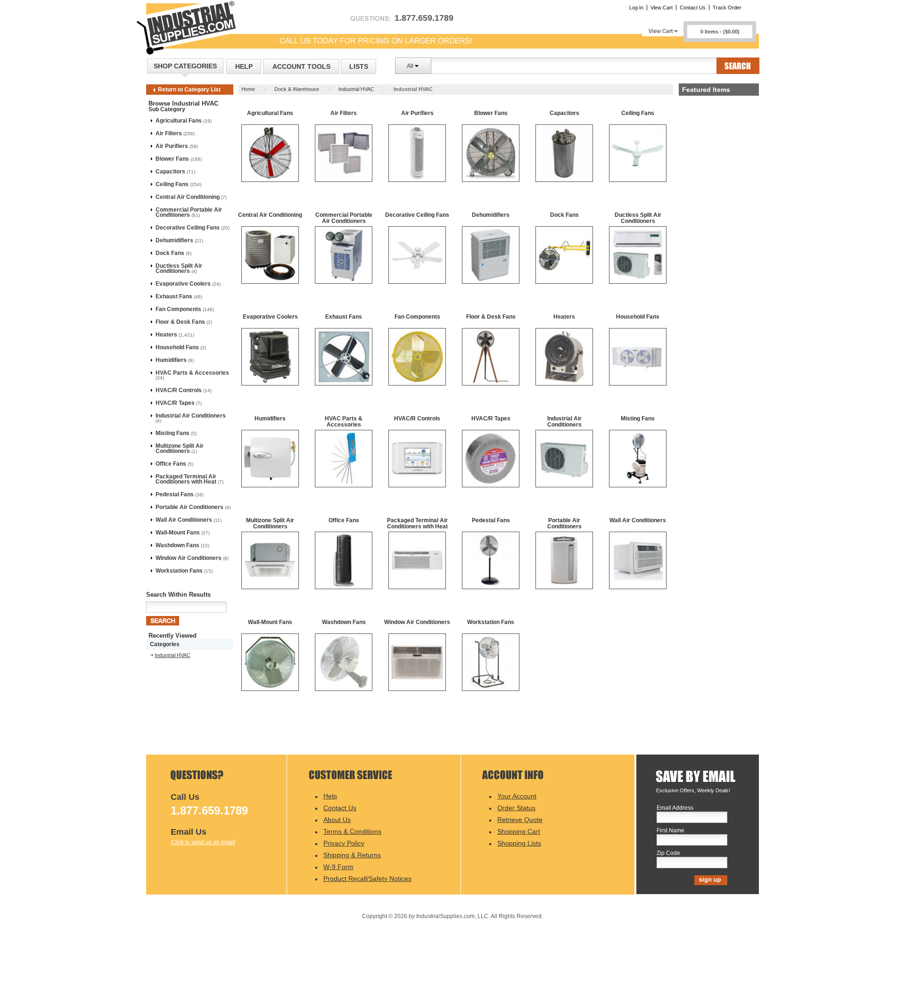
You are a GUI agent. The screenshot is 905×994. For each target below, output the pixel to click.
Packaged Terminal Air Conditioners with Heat (186, 479)
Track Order (727, 7)
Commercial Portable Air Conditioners (189, 212)
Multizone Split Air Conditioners (180, 448)
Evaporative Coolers (183, 283)
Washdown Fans (177, 545)
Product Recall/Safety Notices (367, 878)
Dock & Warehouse (296, 89)
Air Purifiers (172, 146)
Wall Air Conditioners (184, 520)
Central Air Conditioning (188, 197)
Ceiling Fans (172, 184)
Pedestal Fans (175, 494)
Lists (358, 66)
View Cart (661, 7)
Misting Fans (172, 433)
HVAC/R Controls (179, 390)
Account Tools (301, 66)
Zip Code (668, 853)
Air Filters (169, 133)
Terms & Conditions (352, 831)
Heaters (166, 334)
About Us (337, 819)
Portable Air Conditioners (189, 507)
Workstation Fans (179, 570)
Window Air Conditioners (189, 558)
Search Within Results (178, 594)
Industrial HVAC (356, 89)
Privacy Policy (343, 843)
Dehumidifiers (174, 240)
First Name (670, 831)
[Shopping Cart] (662, 28)
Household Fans (177, 347)
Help (244, 66)
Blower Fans (172, 159)
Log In (636, 7)
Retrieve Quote (520, 819)
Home (248, 89)
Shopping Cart (518, 831)
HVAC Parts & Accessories (192, 373)
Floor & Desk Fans (180, 322)
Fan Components (178, 309)
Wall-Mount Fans (178, 532)
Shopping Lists (519, 843)
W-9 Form (338, 867)
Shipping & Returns (352, 855)
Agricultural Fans (179, 120)
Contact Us (693, 7)
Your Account (516, 796)
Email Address (675, 808)
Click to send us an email (203, 842)
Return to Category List (189, 89)
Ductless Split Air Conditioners (179, 268)
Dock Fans (170, 253)
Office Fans (171, 463)
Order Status (516, 808)
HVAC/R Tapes (175, 403)
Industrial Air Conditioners (191, 415)
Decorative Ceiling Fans (188, 227)
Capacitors (170, 171)
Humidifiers (171, 360)
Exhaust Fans (174, 296)
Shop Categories (185, 66)
